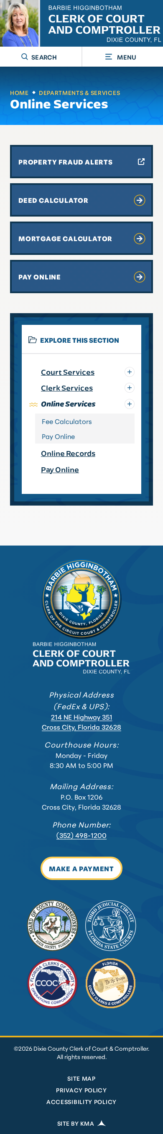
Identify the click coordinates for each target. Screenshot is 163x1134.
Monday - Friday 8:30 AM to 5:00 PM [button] (81, 760)
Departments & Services (79, 92)
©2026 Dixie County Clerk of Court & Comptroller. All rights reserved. (81, 1052)
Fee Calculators (67, 421)
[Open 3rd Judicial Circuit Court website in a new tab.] (110, 925)
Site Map (81, 1078)
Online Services (59, 104)
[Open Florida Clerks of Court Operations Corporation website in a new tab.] (52, 983)
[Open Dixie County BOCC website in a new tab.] (52, 925)
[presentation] (81, 599)
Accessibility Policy (81, 1101)
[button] (41, 57)
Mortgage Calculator (65, 238)
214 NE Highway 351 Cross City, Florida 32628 (81, 721)
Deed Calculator (53, 199)
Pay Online (39, 276)
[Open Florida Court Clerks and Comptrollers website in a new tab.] (110, 983)
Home (19, 92)
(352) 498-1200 (81, 835)
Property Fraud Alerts (65, 161)
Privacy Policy (81, 1090)
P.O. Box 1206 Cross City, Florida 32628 (81, 801)
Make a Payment (81, 868)
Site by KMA (75, 1123)
